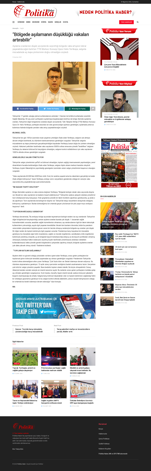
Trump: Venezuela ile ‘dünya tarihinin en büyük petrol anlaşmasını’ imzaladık (126, 274)
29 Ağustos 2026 (108, 227)
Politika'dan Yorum (110, 62)
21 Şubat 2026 (17, 373)
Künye (14, 2)
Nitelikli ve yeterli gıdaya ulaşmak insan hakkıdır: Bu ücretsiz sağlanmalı (80, 370)
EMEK (28, 22)
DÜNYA (43, 22)
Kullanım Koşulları (105, 449)
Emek (45, 396)
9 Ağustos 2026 (110, 70)
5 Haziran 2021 (17, 57)
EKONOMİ (35, 22)
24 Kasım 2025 (17, 406)
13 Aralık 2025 (75, 376)
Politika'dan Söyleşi (111, 114)
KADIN (50, 22)
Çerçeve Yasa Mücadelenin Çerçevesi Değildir (115, 66)
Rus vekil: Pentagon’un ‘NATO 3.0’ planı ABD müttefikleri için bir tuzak (127, 236)
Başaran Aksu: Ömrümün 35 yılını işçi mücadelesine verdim (126, 287)
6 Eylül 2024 (75, 406)
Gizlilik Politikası (104, 444)
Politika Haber (21, 464)
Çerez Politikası (104, 439)
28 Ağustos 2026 (121, 303)
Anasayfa (15, 28)
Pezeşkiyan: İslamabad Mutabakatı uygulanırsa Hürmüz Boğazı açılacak (124, 261)
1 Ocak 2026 (46, 373)
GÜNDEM (21, 22)
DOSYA (65, 22)
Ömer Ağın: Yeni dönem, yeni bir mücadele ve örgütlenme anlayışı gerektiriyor (117, 119)
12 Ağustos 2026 (110, 124)
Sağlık (22, 28)
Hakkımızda (20, 2)
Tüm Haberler (126, 22)
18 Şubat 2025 (46, 406)
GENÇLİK (58, 22)
